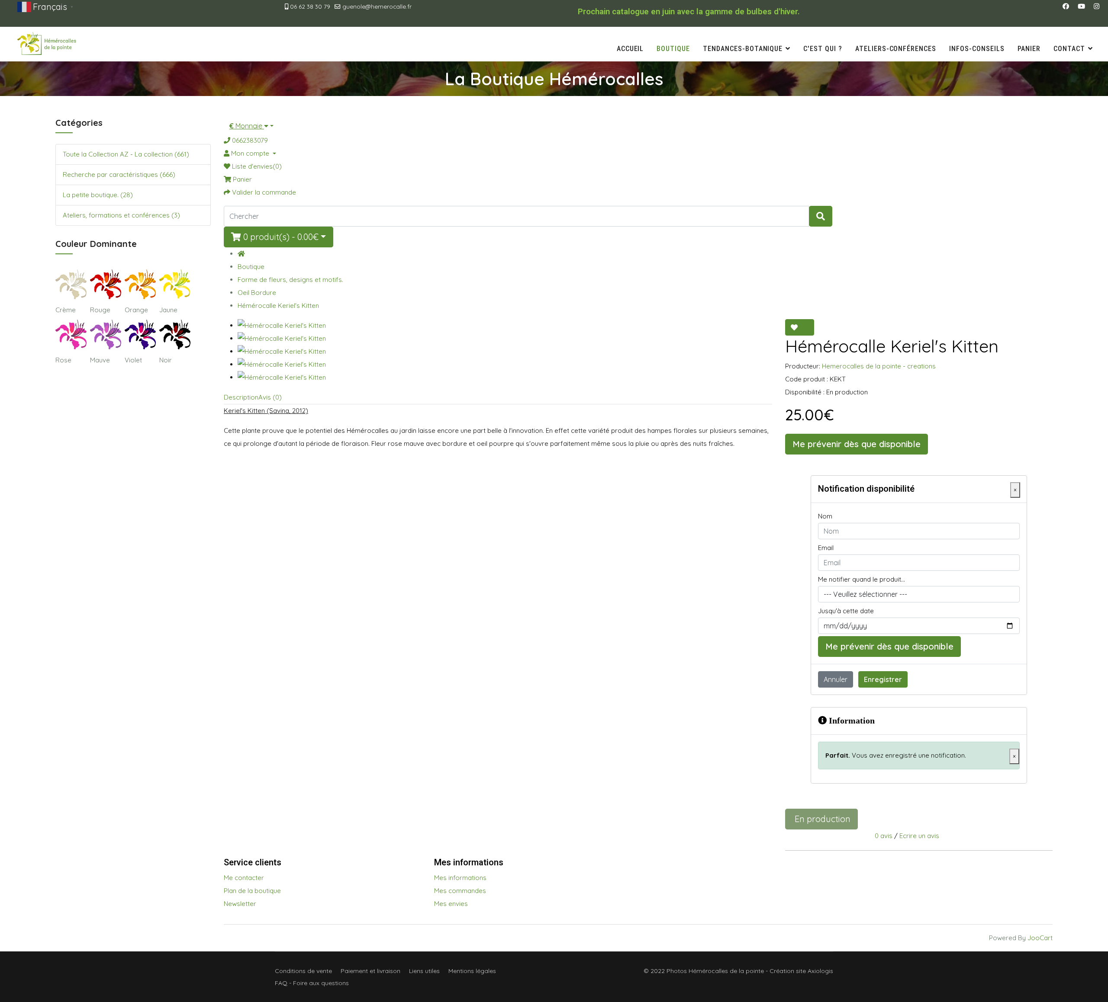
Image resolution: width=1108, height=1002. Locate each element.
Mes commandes (460, 891)
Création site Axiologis (801, 971)
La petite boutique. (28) (98, 195)
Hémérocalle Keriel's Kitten (278, 305)
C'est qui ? (822, 49)
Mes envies (451, 904)
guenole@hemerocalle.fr (377, 6)
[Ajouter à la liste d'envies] (794, 327)
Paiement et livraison (370, 971)
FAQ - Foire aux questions (312, 983)
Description (241, 397)
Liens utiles (424, 971)
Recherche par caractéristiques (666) (119, 174)
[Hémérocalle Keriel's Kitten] (505, 325)
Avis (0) (270, 397)
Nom (825, 516)
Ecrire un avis (919, 836)
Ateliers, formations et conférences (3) (121, 215)
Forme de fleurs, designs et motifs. (290, 279)
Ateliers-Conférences (895, 49)
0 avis (883, 836)
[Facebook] (1066, 6)
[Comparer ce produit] (808, 327)
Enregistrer (883, 679)
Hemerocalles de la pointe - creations (879, 366)
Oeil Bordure (257, 292)
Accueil (630, 49)
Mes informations (460, 878)
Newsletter (240, 904)
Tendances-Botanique (743, 49)
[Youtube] (1081, 6)
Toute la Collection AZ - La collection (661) (126, 154)
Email (826, 548)
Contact (1069, 49)
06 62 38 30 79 (310, 6)
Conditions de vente (303, 971)
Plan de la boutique (252, 891)
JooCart (1040, 938)
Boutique (673, 49)
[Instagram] (1096, 6)
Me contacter (244, 878)
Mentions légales (472, 971)
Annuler (835, 679)
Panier (1029, 49)
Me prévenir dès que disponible (856, 444)
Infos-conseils (976, 49)
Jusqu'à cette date (846, 611)
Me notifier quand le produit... (861, 579)
